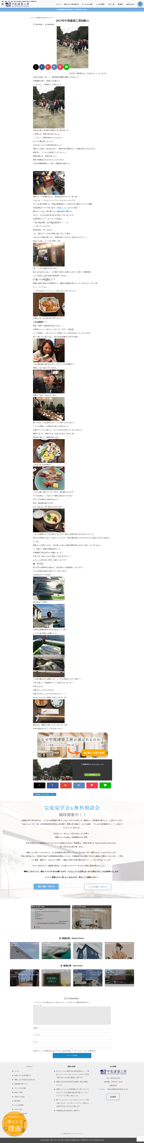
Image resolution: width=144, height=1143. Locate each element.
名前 (36, 1028)
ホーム (59, 4)
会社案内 (120, 4)
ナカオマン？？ (79, 943)
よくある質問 (100, 4)
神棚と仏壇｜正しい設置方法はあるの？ (118, 943)
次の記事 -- (91, 906)
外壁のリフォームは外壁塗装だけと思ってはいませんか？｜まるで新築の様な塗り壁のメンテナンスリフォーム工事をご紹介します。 (88, 973)
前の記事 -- (50, 906)
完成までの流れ (19, 1097)
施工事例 (17, 1101)
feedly (93, 774)
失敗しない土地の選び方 (71, 4)
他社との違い (18, 1092)
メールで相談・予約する (98, 887)
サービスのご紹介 (87, 4)
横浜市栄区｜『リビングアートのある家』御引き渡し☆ (25, 944)
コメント (37, 1005)
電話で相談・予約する (46, 886)
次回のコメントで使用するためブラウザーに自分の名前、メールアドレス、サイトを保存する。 (65, 1051)
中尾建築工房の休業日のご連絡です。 (68, 1110)
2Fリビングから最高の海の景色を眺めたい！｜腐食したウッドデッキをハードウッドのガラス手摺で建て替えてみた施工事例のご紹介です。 (25, 973)
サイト (36, 1042)
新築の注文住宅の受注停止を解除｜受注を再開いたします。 (56, 972)
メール (37, 1035)
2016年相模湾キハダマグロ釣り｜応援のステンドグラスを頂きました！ (56, 944)
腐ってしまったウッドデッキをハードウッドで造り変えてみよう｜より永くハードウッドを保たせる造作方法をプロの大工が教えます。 (119, 973)
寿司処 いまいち (63, 208)
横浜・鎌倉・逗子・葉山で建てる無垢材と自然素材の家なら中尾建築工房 (67, 1140)
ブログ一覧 (111, 4)
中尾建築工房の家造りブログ (45, 794)
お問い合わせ (130, 4)
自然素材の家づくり (21, 1084)
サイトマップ (77, 1133)
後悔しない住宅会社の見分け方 (24, 1079)
